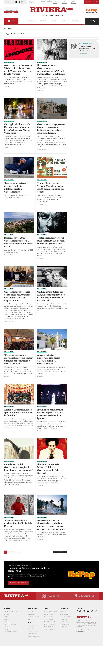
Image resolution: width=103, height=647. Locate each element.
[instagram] (10, 2)
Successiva (58, 552)
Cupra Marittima (65, 616)
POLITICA (43, 21)
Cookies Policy (86, 629)
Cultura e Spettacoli (10, 624)
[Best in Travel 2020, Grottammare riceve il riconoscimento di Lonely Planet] (19, 234)
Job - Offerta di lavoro (86, 44)
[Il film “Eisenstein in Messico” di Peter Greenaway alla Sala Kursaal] (52, 463)
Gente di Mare (48, 619)
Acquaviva (63, 611)
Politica (6, 616)
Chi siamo (31, 611)
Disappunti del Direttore (11, 611)
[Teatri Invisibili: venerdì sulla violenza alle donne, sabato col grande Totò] (52, 236)
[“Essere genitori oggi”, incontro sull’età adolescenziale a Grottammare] (19, 179)
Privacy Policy (79, 629)
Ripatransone (64, 627)
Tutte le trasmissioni (50, 629)
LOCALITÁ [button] (75, 21)
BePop (30, 619)
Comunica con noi (33, 616)
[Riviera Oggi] (51, 10)
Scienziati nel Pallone (50, 611)
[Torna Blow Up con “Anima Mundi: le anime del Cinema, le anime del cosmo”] (52, 181)
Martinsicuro (64, 621)
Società (6, 621)
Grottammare (64, 619)
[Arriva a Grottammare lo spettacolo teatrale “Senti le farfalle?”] (19, 407)
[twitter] (22, 2)
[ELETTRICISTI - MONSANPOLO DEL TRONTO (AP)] (83, 48)
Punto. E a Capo (49, 614)
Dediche (49, 1)
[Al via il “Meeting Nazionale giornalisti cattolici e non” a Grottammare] (52, 353)
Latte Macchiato (49, 627)
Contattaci (31, 614)
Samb (5, 619)
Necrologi (43, 1)
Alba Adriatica (64, 614)
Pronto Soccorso (33, 631)
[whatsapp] (13, 2)
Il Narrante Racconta (50, 621)
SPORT (54, 21)
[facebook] (77, 611)
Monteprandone (65, 624)
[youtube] (16, 2)
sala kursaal (9, 62)
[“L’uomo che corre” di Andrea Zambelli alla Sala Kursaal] (19, 520)
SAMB (63, 21)
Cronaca (6, 614)
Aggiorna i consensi (80, 631)
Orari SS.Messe (32, 633)
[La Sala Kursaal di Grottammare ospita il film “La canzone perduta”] (19, 463)
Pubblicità (7, 629)
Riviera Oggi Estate (49, 624)
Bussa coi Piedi (48, 616)
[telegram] (19, 2)
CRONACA (31, 21)
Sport (5, 627)
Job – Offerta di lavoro (10, 632)
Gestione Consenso (34, 636)
